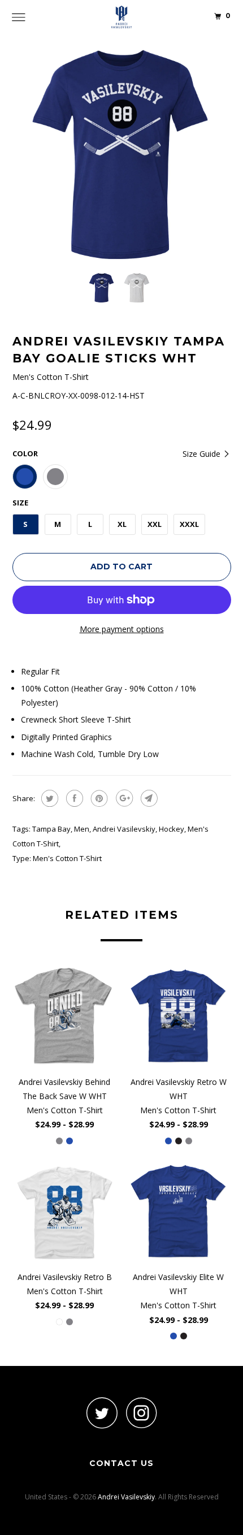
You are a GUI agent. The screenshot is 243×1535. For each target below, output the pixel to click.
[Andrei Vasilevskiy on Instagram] (141, 1412)
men (81, 829)
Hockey (171, 829)
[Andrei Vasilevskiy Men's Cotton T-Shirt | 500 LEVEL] (121, 154)
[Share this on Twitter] (48, 798)
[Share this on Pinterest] (98, 798)
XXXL (189, 524)
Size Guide (203, 453)
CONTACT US (121, 1463)
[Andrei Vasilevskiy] (122, 17)
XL (122, 524)
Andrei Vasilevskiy (124, 829)
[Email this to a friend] (148, 798)
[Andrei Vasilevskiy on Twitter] (101, 1412)
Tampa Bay (51, 829)
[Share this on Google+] (123, 798)
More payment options (122, 629)
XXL (154, 524)
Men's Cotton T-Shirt (67, 858)
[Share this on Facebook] (73, 798)
